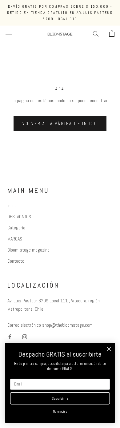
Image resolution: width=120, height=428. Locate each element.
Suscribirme (60, 398)
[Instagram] (24, 337)
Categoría (16, 227)
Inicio (12, 205)
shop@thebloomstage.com (67, 325)
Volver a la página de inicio (60, 123)
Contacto (15, 261)
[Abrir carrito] (111, 34)
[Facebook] (9, 337)
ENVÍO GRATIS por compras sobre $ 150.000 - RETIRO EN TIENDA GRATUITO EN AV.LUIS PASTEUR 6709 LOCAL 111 (60, 12)
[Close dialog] (109, 349)
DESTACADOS (19, 216)
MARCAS (14, 239)
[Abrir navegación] (9, 33)
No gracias (60, 411)
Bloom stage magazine (28, 250)
